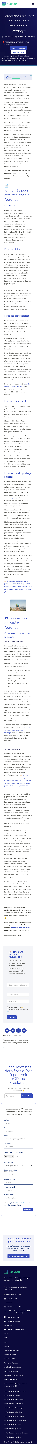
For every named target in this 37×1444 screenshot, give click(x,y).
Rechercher (26, 1096)
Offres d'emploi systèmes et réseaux (16, 1433)
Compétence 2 (9, 1187)
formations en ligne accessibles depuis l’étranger (17, 730)
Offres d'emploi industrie (12, 1395)
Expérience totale (10, 1170)
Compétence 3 (9, 1195)
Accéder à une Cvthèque (12, 1367)
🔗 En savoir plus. (9, 1047)
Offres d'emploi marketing (12, 1424)
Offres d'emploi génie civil (12, 1429)
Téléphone (8, 1143)
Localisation (8, 1162)
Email (6, 1135)
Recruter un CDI (9, 1359)
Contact (7, 1346)
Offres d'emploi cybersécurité (13, 1400)
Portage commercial (11, 1371)
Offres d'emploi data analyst (13, 1408)
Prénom (7, 1120)
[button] (33, 4)
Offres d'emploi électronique (13, 1404)
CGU (6, 1334)
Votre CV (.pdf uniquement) (14, 1152)
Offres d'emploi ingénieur (12, 1437)
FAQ (5, 1338)
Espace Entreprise (10, 1355)
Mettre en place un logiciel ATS (14, 1375)
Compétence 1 (9, 1179)
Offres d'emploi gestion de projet (15, 1420)
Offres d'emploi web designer (14, 1416)
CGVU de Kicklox (22, 1203)
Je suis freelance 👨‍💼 (16, 1007)
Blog (5, 1342)
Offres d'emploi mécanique (13, 1412)
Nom (6, 1128)
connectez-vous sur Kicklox (20, 928)
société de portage (11, 498)
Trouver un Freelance (11, 1363)
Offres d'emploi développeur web (15, 1391)
